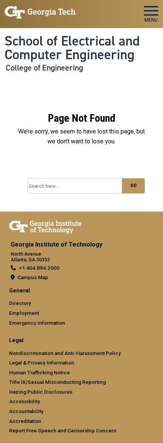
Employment (24, 313)
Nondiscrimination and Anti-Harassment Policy (65, 353)
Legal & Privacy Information (41, 363)
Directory (20, 303)
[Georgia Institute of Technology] (41, 10)
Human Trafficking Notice (39, 372)
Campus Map (32, 277)
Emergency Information (37, 323)
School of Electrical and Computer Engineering (72, 48)
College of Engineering (44, 67)
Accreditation (25, 421)
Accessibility (24, 401)
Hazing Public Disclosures (40, 392)
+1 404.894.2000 (39, 268)
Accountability (26, 411)
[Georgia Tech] (45, 226)
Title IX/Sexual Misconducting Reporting (57, 382)
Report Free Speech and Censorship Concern (62, 430)
